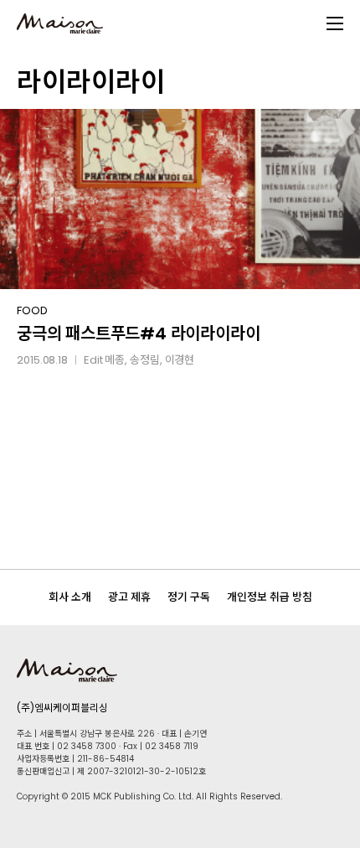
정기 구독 (188, 597)
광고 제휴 (129, 597)
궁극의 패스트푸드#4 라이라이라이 (138, 333)
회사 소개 (70, 597)
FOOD (32, 310)
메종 (115, 360)
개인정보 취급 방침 (269, 597)
